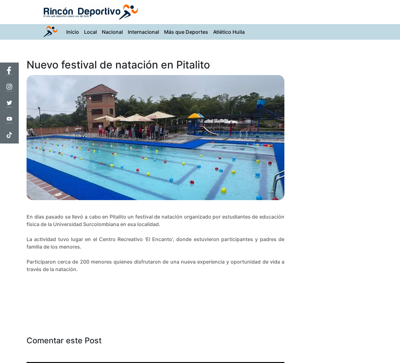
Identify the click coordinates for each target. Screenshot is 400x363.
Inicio (74, 31)
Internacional (143, 32)
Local (90, 32)
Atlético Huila (229, 32)
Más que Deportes (186, 32)
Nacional (112, 32)
